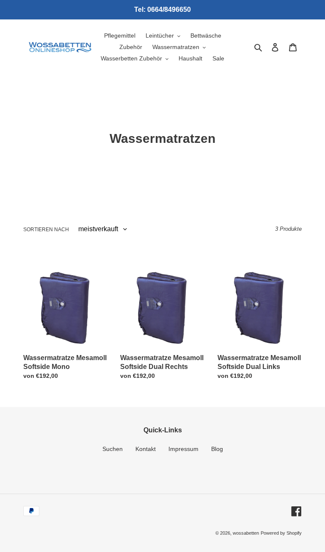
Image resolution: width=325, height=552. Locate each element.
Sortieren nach (46, 229)
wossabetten (246, 533)
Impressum (183, 448)
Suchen (112, 448)
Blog (217, 448)
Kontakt (145, 448)
